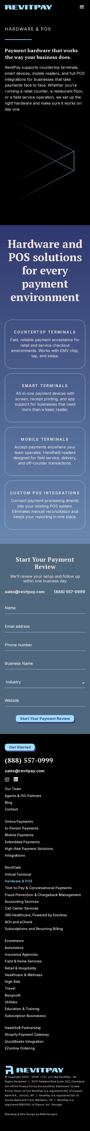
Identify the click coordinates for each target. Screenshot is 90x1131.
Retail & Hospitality (20, 968)
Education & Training (22, 1009)
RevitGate (13, 867)
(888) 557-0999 (69, 592)
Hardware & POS (18, 881)
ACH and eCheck (18, 922)
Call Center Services (21, 908)
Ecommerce (14, 941)
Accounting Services (22, 901)
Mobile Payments (19, 835)
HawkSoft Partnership (23, 1028)
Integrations (15, 855)
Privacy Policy (28, 1086)
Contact (11, 809)
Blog (8, 802)
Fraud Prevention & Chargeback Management (43, 895)
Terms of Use (22, 1091)
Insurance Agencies (21, 954)
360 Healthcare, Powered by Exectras (36, 915)
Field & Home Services (23, 961)
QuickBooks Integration (24, 1041)
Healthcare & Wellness (23, 975)
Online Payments (19, 821)
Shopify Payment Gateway (27, 1034)
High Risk (12, 982)
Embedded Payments (22, 842)
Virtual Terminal (18, 874)
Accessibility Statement (53, 1086)
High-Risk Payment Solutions (29, 849)
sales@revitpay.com (24, 592)
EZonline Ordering (20, 1048)
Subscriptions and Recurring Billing (34, 929)
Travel (10, 988)
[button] (81, 7)
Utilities (11, 1002)
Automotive (14, 948)
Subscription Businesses (25, 1016)
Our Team (13, 789)
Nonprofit (13, 995)
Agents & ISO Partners (23, 796)
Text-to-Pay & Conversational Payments (38, 888)
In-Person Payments (22, 828)
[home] (29, 7)
